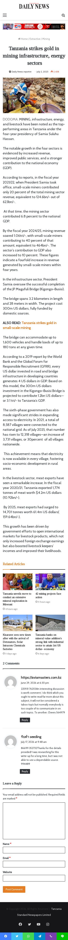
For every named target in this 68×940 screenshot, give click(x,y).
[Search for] (63, 15)
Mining (46, 38)
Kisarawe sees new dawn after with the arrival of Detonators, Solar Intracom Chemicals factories (17, 641)
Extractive (35, 38)
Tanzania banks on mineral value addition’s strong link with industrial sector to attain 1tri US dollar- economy (49, 641)
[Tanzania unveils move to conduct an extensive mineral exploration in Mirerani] (17, 581)
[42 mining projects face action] (50, 581)
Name (7, 843)
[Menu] (5, 15)
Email (6, 858)
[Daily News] (34, 6)
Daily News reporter (22, 71)
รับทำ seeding (31, 737)
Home (24, 38)
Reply (25, 719)
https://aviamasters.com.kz (41, 677)
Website (7, 872)
